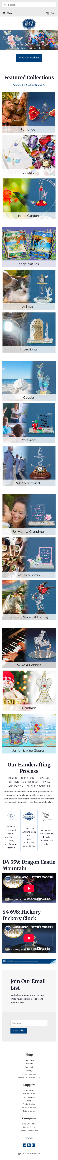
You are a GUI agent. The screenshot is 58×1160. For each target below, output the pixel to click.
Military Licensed (29, 1074)
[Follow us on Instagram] (29, 1145)
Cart (53, 13)
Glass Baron (37, 1153)
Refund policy (29, 1111)
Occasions (29, 1063)
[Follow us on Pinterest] (33, 1145)
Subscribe (18, 1030)
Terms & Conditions (29, 1124)
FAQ (29, 1100)
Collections (29, 1060)
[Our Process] (11, 816)
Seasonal (29, 1067)
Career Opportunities (29, 1130)
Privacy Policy (29, 1127)
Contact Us (29, 1090)
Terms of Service (29, 1107)
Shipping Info (29, 1097)
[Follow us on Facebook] (25, 1145)
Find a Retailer (29, 1104)
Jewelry (29, 1070)
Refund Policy (29, 1093)
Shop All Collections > (29, 85)
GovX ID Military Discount (29, 1077)
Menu (9, 13)
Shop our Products (29, 57)
